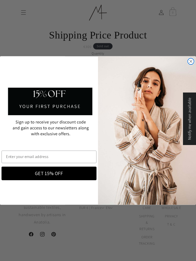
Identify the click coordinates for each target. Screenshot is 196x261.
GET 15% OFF (49, 173)
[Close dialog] (191, 61)
